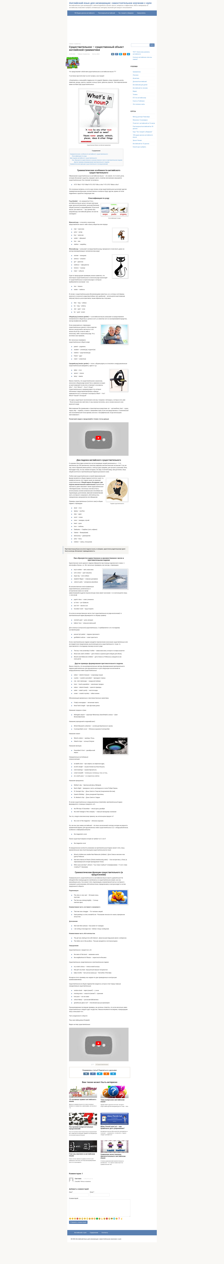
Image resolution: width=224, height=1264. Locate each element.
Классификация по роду (79, 156)
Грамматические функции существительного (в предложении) (89, 164)
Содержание (94, 1232)
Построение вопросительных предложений (81, 1128)
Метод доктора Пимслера (141, 117)
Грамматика (86, 54)
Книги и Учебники (138, 101)
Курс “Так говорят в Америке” (142, 132)
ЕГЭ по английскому (139, 98)
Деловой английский (140, 81)
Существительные (102, 1064)
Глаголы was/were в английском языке (82, 1155)
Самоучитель (141, 13)
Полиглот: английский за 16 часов (144, 123)
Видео (135, 91)
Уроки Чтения (137, 140)
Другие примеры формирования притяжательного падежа (91, 162)
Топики (135, 94)
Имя (71, 1192)
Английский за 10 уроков (141, 143)
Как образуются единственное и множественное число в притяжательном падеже (97, 160)
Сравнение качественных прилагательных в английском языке (113, 1156)
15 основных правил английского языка (82, 1100)
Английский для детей (140, 85)
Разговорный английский (106, 13)
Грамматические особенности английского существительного (89, 154)
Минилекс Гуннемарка (140, 120)
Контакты (105, 1232)
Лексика (135, 75)
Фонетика (136, 78)
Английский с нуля (80, 1232)
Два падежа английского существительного (83, 158)
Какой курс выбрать (139, 147)
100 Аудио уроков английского (84, 13)
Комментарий (73, 1198)
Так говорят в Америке (126, 13)
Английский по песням (140, 88)
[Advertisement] (112, 30)
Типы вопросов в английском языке (112, 1101)
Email (92, 1192)
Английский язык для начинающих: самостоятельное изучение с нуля (110, 3)
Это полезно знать (139, 104)
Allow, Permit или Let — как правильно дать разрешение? (113, 1127)
